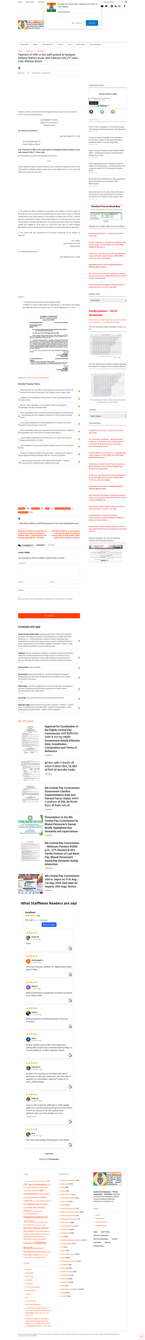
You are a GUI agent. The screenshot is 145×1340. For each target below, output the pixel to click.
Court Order (36, 1201)
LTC (62, 1247)
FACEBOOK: (52, 545)
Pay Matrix (64, 1265)
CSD (69, 44)
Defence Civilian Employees (70, 1212)
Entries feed (100, 1218)
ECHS (30, 1208)
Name (20, 582)
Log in (98, 1215)
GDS (37, 1211)
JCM (62, 1236)
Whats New (24, 44)
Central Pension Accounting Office (38, 1187)
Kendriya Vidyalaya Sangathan (71, 1240)
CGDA (25, 1191)
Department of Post (37, 1204)
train (34, 1257)
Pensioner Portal (29, 1237)
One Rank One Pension (69, 1261)
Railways (64, 1279)
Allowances (65, 1184)
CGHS (60, 44)
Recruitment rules (31, 1251)
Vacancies (29, 1283)
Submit (92, 23)
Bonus (63, 1191)
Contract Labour (33, 1197)
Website (21, 590)
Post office (64, 1275)
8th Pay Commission (68, 1180)
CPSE (42, 1201)
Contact (28, 1294)
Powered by (93, 106)
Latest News (94, 120)
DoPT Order (81, 44)
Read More (48, 755)
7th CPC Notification (29, 1181)
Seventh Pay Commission (69, 1289)
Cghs (62, 1205)
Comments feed (101, 1222)
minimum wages (40, 1225)
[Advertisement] (49, 95)
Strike (30, 1257)
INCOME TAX (65, 1233)
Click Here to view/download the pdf (36, 378)
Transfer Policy (40, 1257)
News (35, 44)
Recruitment (38, 1248)
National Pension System (36, 1228)
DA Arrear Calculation (33, 1304)
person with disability (39, 1239)
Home (95, 1232)
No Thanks (77, 23)
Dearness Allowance (68, 1208)
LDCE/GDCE (31, 1225)
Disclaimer (29, 1280)
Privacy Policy (30, 1290)
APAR (49, 1185)
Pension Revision (66, 1272)
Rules (62, 1286)
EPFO (35, 1208)
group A (36, 1214)
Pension (63, 1268)
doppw (25, 1208)
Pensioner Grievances (41, 1234)
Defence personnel (67, 1215)
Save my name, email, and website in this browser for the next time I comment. (45, 599)
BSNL (25, 1187)
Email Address (64, 12)
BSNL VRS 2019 (66, 1194)
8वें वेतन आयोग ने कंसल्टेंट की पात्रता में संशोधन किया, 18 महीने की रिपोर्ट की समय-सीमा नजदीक (61, 766)
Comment (22, 563)
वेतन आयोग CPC (47, 44)
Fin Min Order (65, 1229)
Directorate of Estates (68, 1219)
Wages (63, 1293)
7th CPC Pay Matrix (40, 1181)
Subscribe (93, 103)
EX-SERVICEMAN (67, 1226)
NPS (27, 1297)
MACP (63, 1250)
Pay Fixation (28, 1231)
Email (52, 582)
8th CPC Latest (25, 721)
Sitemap (28, 1269)
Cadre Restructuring (68, 1198)
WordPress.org (101, 1225)
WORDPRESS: (41, 545)
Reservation (65, 1282)
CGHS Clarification (33, 1191)
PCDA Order (39, 1231)
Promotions (29, 1243)
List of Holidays (95, 44)
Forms (34, 1211)
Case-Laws (64, 1201)
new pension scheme (68, 1254)
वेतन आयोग (64, 1296)
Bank (62, 1187)
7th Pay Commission (33, 1287)
